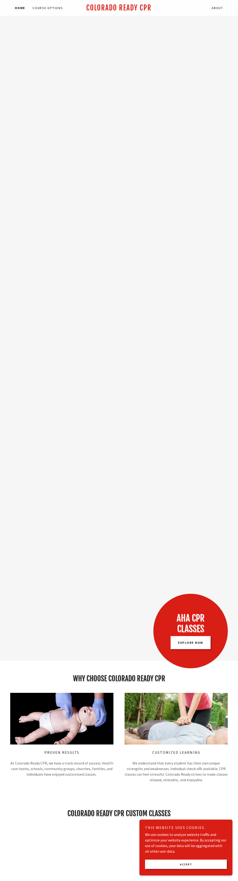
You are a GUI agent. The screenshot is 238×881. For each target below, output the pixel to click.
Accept (186, 864)
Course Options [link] (48, 8)
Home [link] (20, 8)
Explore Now (190, 643)
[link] (119, 9)
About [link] (217, 8)
